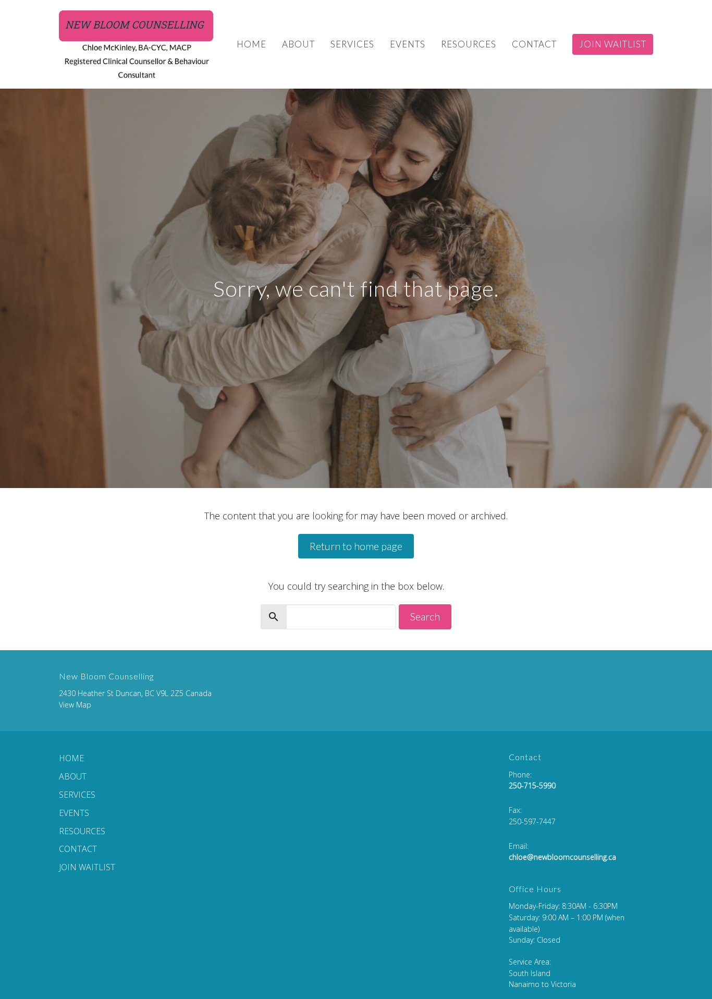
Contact (534, 44)
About (298, 44)
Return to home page (356, 546)
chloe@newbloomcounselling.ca (562, 857)
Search (425, 616)
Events (407, 44)
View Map (75, 705)
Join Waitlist (612, 44)
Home (251, 44)
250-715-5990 (532, 785)
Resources (468, 44)
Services (352, 44)
